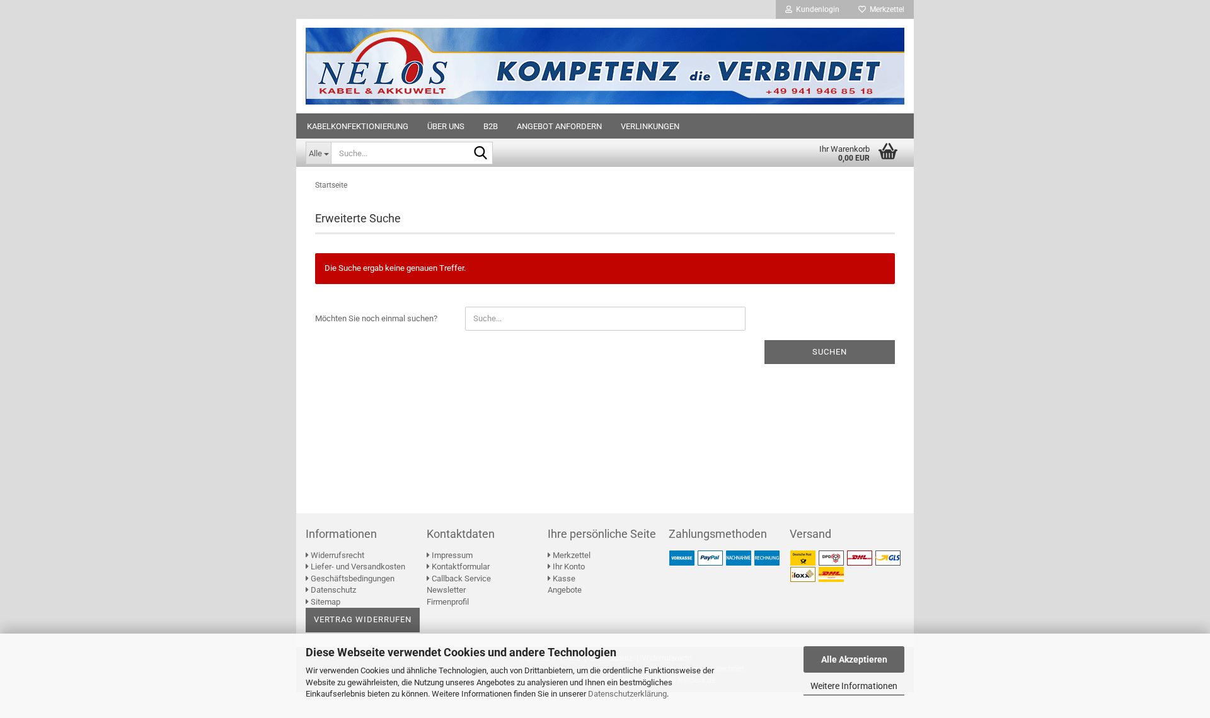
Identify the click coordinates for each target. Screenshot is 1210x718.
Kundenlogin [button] (815, 9)
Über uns (445, 126)
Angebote (565, 590)
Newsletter (446, 590)
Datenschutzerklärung (627, 693)
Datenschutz (332, 590)
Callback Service (460, 578)
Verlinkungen (650, 126)
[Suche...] (481, 153)
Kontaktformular (460, 566)
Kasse (563, 578)
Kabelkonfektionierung (357, 126)
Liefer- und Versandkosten (357, 566)
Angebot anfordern (559, 126)
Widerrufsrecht (336, 555)
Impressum (451, 555)
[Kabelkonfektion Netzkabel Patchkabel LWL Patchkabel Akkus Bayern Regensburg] (605, 66)
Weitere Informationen (853, 686)
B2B (490, 126)
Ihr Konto (568, 566)
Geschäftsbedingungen (352, 578)
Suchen (829, 351)
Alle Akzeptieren (854, 659)
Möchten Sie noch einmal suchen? (376, 318)
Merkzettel (885, 9)
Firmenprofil (448, 602)
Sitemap (324, 602)
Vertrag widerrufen (363, 619)
